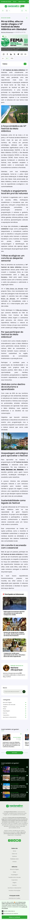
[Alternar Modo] (12, 58)
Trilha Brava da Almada (14, 289)
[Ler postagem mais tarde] (27, 18)
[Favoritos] (22, 10)
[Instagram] (12, 842)
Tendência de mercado (9, 704)
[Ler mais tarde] (21, 734)
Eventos (5, 713)
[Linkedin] (14, 842)
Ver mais (14, 752)
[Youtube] (17, 842)
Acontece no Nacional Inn (9, 717)
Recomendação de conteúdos (11, 913)
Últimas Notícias (6, 1)
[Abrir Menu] (3, 10)
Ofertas (14, 861)
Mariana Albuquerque (7, 32)
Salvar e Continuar (14, 917)
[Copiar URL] (25, 54)
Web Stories (21, 1)
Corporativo (6, 715)
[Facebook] (9, 842)
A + (3, 58)
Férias (4, 709)
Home (14, 851)
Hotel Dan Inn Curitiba (14, 898)
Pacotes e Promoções (14, 890)
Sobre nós (14, 853)
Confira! (8, 677)
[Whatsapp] (20, 842)
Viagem (5, 706)
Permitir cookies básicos (9, 911)
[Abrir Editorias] (8, 10)
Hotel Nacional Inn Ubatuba (12, 469)
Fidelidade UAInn (14, 859)
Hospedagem (6, 711)
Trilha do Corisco (21, 310)
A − (7, 58)
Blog (14, 1)
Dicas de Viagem (5, 18)
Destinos (14, 856)
